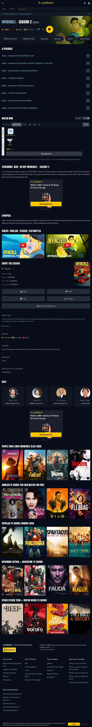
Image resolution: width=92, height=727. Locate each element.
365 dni (6, 676)
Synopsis (57, 39)
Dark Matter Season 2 (11, 707)
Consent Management (47, 649)
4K (30, 124)
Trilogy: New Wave (10, 669)
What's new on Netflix (77, 663)
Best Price (16, 124)
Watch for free (28, 39)
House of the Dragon (33, 680)
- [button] (18, 56)
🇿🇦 (85, 124)
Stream (3, 132)
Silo (26, 663)
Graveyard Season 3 (10, 710)
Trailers (70, 39)
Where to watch (10, 39)
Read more (5, 326)
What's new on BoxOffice (79, 682)
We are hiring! (9, 650)
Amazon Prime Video (55, 667)
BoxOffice (51, 677)
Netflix (49, 663)
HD (34, 124)
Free (24, 124)
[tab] (46, 56)
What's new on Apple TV (78, 673)
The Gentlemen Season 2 (12, 694)
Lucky (27, 670)
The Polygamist (31, 667)
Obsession (7, 680)
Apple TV (50, 670)
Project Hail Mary (9, 673)
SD (39, 124)
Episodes (44, 39)
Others (3, 146)
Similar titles (85, 39)
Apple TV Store (53, 674)
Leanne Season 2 (9, 703)
